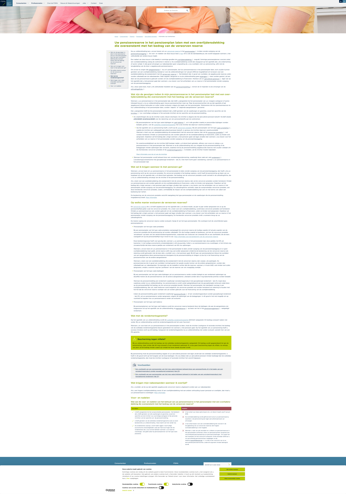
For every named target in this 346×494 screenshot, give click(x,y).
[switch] (166, 484)
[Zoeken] (187, 10)
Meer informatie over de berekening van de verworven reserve (196, 237)
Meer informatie (151, 197)
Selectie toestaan (232, 474)
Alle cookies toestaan (232, 469)
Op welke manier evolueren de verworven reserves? (118, 72)
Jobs (84, 3)
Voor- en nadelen (115, 86)
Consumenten (21, 3)
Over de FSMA (52, 3)
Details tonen (127, 490)
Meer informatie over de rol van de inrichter (151, 154)
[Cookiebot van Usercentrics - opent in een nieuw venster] (110, 490)
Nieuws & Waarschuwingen (70, 3)
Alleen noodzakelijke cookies (232, 478)
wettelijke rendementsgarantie (164, 125)
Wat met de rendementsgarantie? (117, 77)
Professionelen (36, 3)
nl (341, 1)
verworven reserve (173, 51)
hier (128, 478)
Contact (94, 3)
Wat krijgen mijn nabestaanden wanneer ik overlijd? (117, 81)
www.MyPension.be (196, 440)
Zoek (101, 3)
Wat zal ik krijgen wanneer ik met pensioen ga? (118, 67)
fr (344, 1)
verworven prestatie (185, 128)
